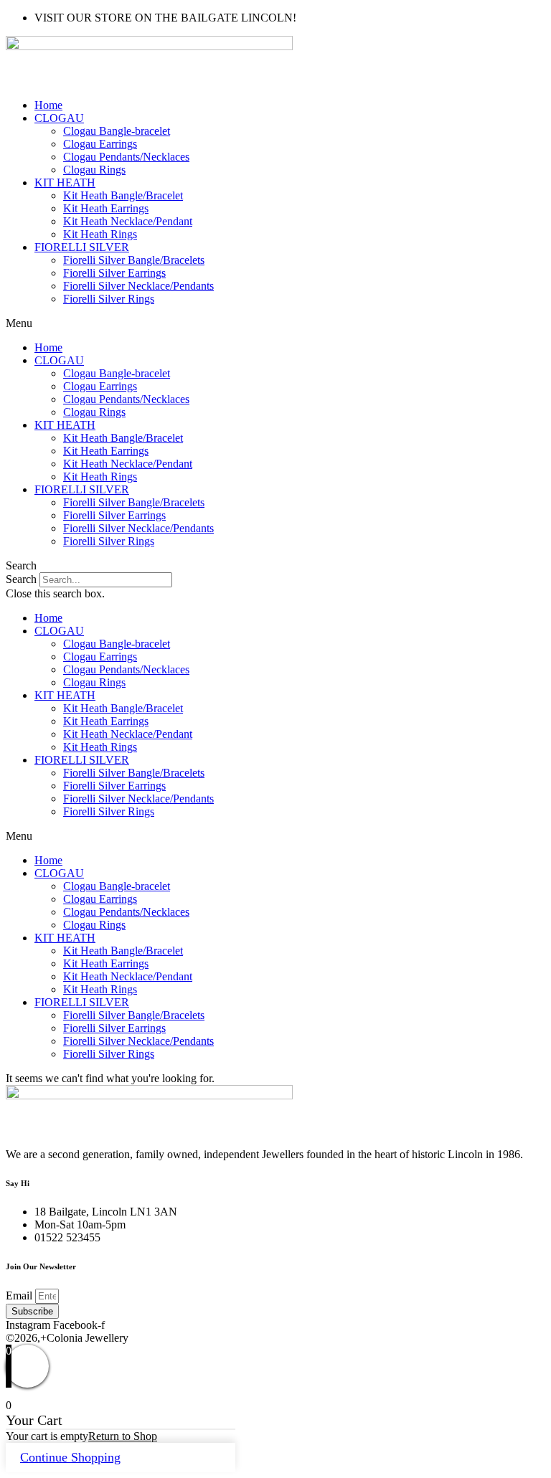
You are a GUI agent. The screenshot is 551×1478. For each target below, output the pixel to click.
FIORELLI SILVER (81, 247)
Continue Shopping (70, 1457)
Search (21, 579)
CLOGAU (59, 118)
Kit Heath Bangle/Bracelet (123, 195)
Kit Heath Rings (100, 234)
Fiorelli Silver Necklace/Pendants (138, 286)
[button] (275, 323)
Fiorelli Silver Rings (108, 299)
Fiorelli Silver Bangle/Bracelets (133, 260)
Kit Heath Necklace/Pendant (127, 221)
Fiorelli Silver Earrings (114, 273)
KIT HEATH (64, 182)
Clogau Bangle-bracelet (116, 131)
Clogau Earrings (100, 144)
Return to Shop (122, 1436)
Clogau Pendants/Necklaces (126, 157)
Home (48, 105)
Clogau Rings (94, 170)
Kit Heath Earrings (106, 208)
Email (20, 1295)
